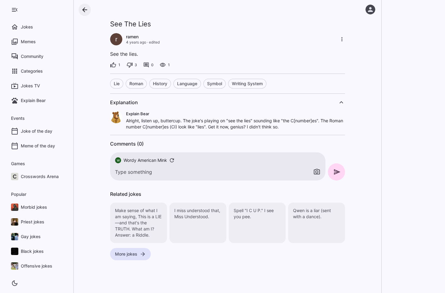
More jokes (126, 254)
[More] (342, 39)
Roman (136, 83)
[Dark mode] (15, 283)
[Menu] (15, 10)
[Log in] (370, 9)
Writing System (247, 83)
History (160, 83)
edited (154, 42)
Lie (117, 83)
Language (187, 83)
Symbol (214, 83)
